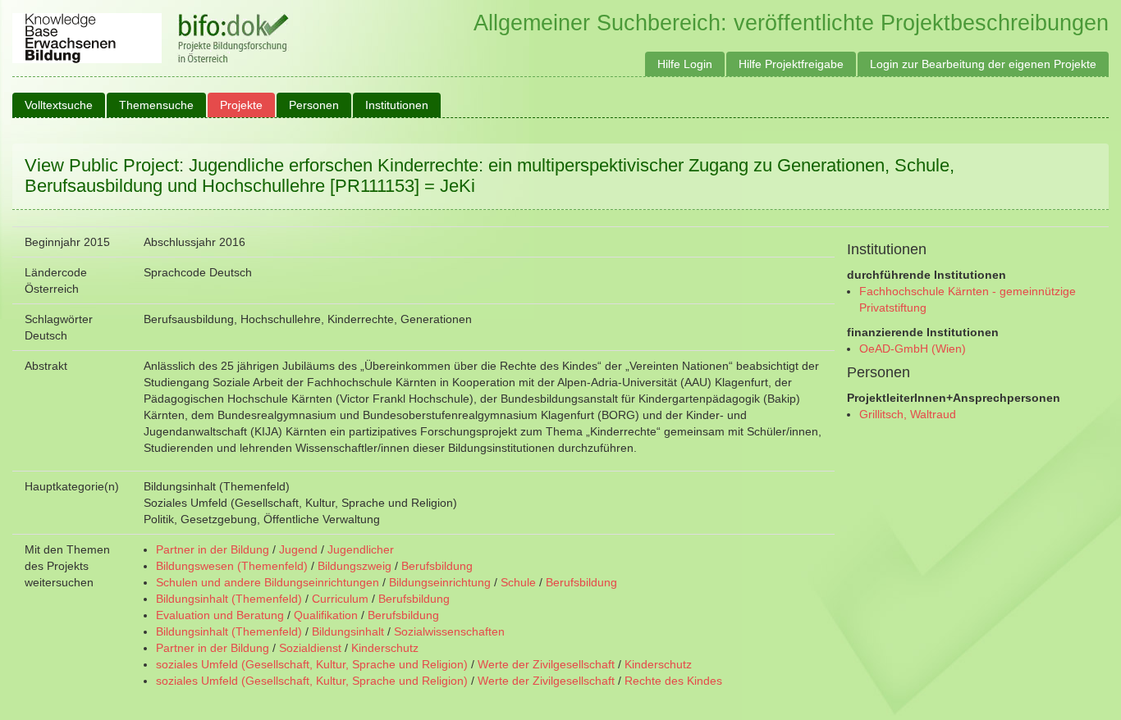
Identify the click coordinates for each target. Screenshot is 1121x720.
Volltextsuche (59, 105)
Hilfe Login (684, 64)
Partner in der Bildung (212, 549)
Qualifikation (326, 615)
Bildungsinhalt (348, 631)
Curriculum (340, 598)
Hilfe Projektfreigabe (791, 64)
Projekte (241, 105)
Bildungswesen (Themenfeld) (232, 565)
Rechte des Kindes (673, 680)
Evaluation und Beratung (220, 615)
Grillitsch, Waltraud (907, 414)
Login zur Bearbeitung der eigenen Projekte (983, 64)
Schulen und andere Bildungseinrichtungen (267, 582)
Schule (518, 582)
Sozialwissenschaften (449, 631)
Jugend (298, 549)
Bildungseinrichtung (440, 582)
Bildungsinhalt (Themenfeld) (229, 598)
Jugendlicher (360, 549)
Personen (314, 105)
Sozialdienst (310, 647)
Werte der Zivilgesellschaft (546, 664)
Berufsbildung (437, 565)
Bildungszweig (354, 565)
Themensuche (156, 105)
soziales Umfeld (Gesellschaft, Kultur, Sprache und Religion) (312, 664)
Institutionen (396, 105)
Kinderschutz (385, 647)
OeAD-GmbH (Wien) (912, 348)
